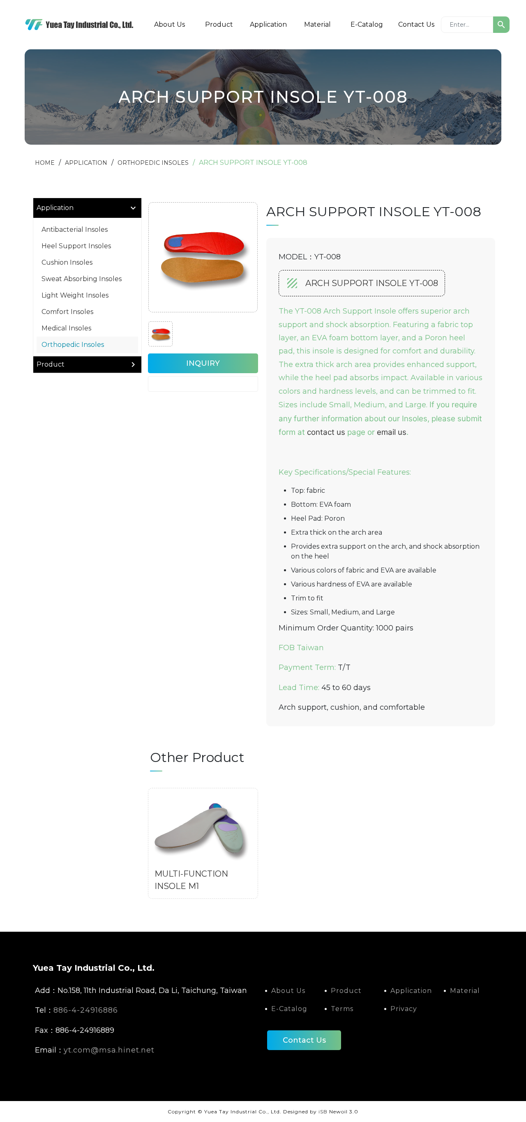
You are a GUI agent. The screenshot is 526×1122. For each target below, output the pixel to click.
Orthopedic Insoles (153, 162)
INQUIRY (203, 363)
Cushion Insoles (67, 262)
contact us (326, 432)
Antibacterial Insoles (75, 229)
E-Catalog (367, 24)
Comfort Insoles (67, 312)
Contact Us (416, 24)
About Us (169, 24)
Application (268, 24)
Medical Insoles (66, 328)
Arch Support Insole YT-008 (371, 283)
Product (219, 24)
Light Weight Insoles (75, 295)
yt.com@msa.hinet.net (109, 1050)
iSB (323, 1111)
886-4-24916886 (85, 1010)
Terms (342, 1009)
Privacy (403, 1009)
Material (317, 24)
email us (391, 432)
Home (45, 162)
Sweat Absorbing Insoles (82, 279)
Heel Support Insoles (76, 246)
